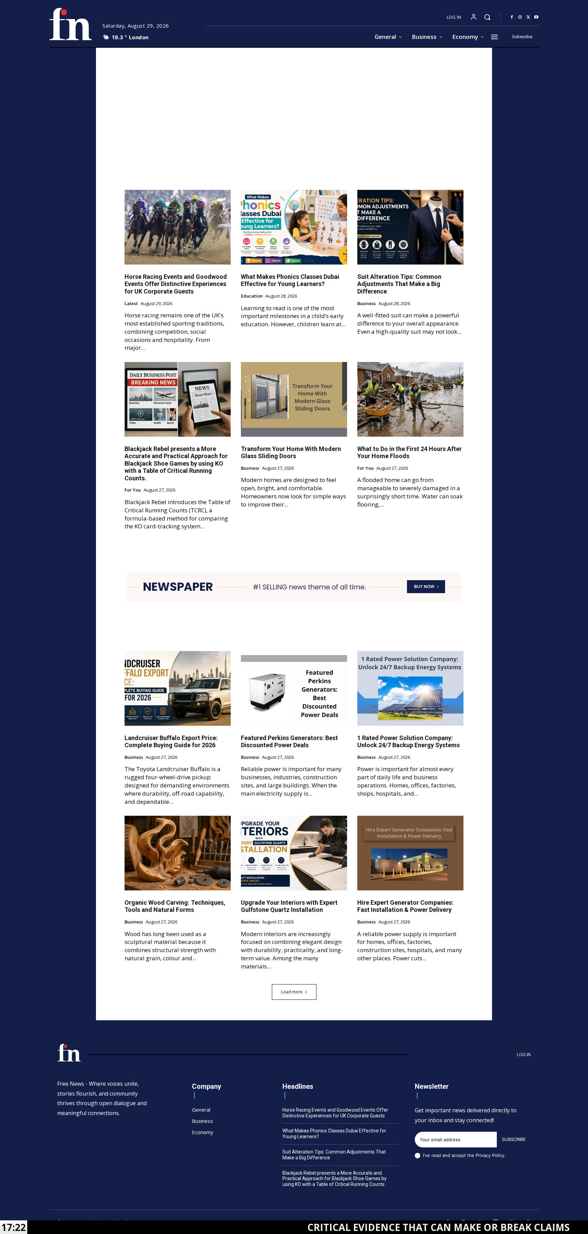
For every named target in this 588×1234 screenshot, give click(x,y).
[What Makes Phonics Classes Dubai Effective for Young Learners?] (294, 227)
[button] (487, 17)
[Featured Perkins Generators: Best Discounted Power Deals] (294, 688)
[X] (528, 17)
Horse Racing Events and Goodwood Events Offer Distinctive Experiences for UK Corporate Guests (176, 284)
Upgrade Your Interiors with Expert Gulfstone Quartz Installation (289, 906)
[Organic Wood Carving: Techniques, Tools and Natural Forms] (178, 853)
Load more (292, 992)
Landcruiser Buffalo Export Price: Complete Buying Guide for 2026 (171, 741)
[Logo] (70, 24)
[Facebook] (512, 17)
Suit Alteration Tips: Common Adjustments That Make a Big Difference (399, 284)
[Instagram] (520, 17)
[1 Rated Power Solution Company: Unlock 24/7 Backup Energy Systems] (410, 688)
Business (366, 303)
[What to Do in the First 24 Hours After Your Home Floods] (410, 399)
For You (133, 490)
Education (252, 296)
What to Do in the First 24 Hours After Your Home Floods (409, 452)
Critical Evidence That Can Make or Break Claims (371, 1227)
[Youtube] (536, 17)
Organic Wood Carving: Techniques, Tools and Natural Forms (175, 906)
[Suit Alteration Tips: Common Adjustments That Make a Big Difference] (410, 227)
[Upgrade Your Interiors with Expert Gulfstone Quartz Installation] (294, 853)
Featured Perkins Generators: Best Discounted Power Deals (289, 741)
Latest (131, 303)
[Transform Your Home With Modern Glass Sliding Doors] (294, 399)
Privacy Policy (490, 1155)
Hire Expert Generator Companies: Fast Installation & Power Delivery (405, 906)
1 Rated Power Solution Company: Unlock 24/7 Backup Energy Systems (408, 741)
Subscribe (514, 1139)
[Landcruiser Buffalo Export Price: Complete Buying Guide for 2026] (178, 688)
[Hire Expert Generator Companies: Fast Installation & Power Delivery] (410, 853)
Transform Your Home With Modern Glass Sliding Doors (291, 452)
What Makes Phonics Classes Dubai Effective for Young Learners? (290, 280)
